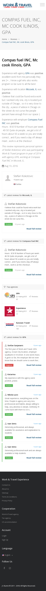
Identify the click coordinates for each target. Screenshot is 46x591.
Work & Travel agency (10, 514)
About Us (5, 489)
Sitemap (5, 493)
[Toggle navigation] (42, 5)
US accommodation (9, 522)
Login (4, 535)
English (7, 555)
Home (4, 39)
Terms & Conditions (9, 497)
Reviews (13, 39)
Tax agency (6, 518)
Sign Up (5, 540)
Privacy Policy (7, 500)
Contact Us (6, 485)
